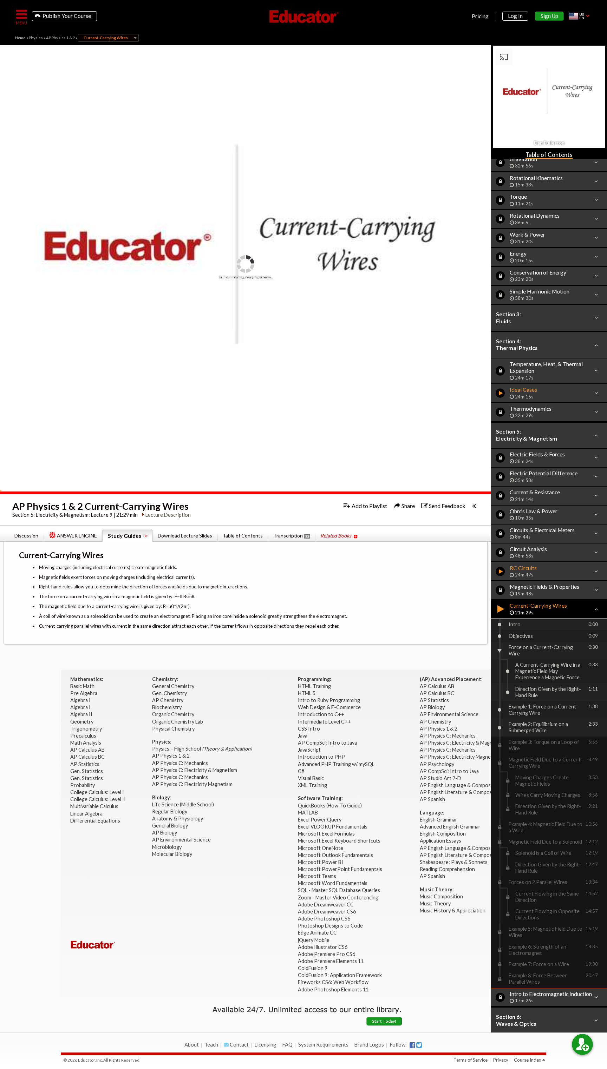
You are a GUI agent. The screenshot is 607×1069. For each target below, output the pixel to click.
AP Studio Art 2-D (440, 778)
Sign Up (549, 16)
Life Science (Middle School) (183, 804)
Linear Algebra (87, 814)
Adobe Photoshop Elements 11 (334, 989)
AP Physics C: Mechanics (180, 763)
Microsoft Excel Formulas (326, 834)
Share (407, 505)
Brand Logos (369, 1044)
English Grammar (438, 820)
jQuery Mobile (313, 940)
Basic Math (83, 686)
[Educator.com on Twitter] (419, 1045)
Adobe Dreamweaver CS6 (327, 912)
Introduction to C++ (321, 714)
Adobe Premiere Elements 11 (331, 961)
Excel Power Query (319, 820)
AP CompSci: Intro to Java (327, 743)
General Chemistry (173, 686)
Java (302, 736)
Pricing (480, 16)
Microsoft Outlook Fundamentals (335, 855)
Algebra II (81, 714)
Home (20, 37)
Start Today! (384, 1021)
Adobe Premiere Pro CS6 (326, 954)
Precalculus (83, 736)
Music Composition (441, 896)
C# (301, 771)
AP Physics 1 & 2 (60, 37)
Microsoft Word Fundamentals (332, 883)
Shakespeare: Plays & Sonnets (454, 862)
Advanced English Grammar (450, 827)
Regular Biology (169, 811)
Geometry (82, 722)
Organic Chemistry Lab (178, 722)
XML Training (312, 785)
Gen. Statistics (87, 771)
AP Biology (165, 833)
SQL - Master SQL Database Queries (339, 890)
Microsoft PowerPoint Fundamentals (340, 869)
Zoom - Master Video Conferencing (338, 897)
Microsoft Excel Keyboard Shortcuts (339, 841)
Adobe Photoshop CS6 (324, 919)
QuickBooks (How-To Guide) (330, 806)
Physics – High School (202, 749)
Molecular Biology (172, 854)
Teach (211, 1044)
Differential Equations (95, 821)
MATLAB (308, 813)
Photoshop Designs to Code (330, 926)
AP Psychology (437, 764)
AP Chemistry (168, 700)
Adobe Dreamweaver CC (326, 905)
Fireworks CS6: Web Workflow (333, 982)
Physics (36, 37)
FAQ (287, 1044)
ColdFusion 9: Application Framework (340, 975)
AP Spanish (432, 799)
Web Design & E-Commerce (329, 707)
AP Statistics (84, 764)
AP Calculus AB (88, 750)
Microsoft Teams (317, 876)
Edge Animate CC (317, 933)
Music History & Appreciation (452, 910)
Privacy (500, 1060)
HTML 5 (306, 693)
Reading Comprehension (447, 869)
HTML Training (315, 686)
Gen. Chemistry (169, 693)
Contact (239, 1044)
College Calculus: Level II (98, 799)
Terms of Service (470, 1060)
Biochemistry (167, 707)
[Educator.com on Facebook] (412, 1045)
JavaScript (309, 750)
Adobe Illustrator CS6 (322, 947)
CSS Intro (309, 729)
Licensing (265, 1044)
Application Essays (440, 841)
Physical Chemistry (174, 729)
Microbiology (167, 847)
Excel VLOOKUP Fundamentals (332, 827)
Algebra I (81, 700)
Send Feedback (446, 505)
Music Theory (435, 903)
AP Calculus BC (87, 757)
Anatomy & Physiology (178, 818)
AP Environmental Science (181, 840)
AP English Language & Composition (460, 785)
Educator (303, 16)
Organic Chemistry (173, 714)
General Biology (170, 826)
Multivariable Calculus (94, 806)
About (191, 1044)
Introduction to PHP (322, 757)
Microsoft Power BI (320, 862)
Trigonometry (86, 729)
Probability (83, 785)
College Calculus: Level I (97, 792)
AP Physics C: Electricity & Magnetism (195, 770)
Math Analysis (86, 743)
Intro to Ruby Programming (329, 700)
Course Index (527, 1060)
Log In (515, 16)
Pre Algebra (83, 693)
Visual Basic (311, 778)
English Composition (443, 834)
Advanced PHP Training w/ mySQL (337, 764)
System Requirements (323, 1044)
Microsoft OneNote (320, 848)
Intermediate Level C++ (324, 722)
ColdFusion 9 (312, 968)
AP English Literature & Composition (461, 792)
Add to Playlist (369, 505)
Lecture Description (168, 515)
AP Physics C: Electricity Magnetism (192, 784)
